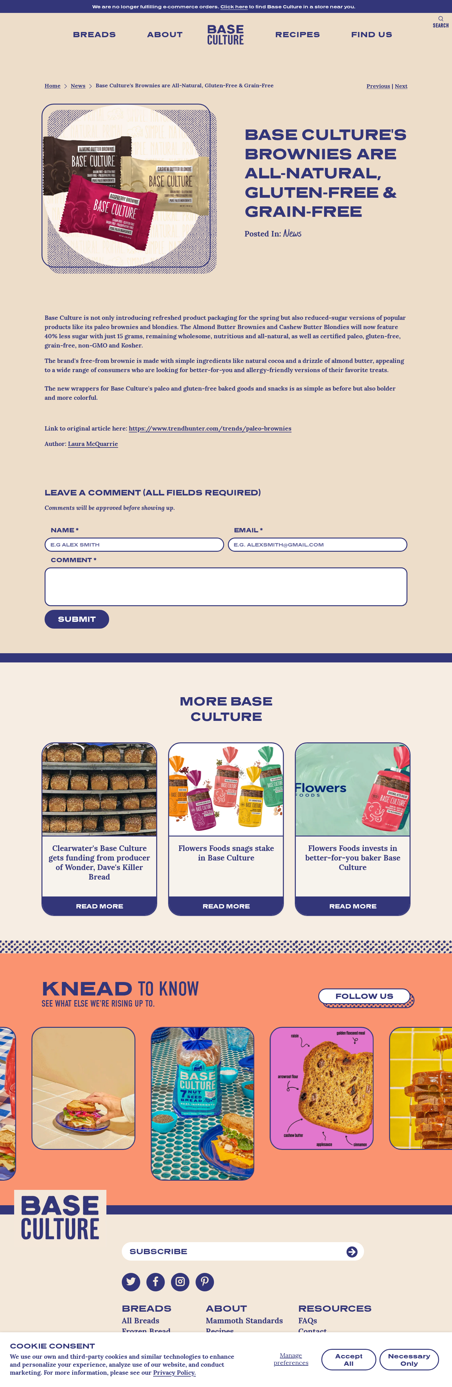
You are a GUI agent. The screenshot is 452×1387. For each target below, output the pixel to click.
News (78, 86)
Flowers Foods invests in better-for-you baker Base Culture (352, 858)
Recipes (297, 34)
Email (248, 530)
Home (53, 86)
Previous (378, 86)
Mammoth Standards (244, 1321)
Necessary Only (409, 1359)
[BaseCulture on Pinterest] (205, 1282)
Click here (234, 6)
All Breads (140, 1321)
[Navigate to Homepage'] (226, 35)
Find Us (372, 34)
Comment (74, 559)
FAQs (307, 1321)
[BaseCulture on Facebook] (155, 1282)
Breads (94, 34)
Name (65, 530)
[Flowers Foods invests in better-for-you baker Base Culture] (353, 789)
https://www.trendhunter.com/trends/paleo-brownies (210, 429)
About (165, 34)
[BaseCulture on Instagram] (180, 1282)
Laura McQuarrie (93, 444)
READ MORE (99, 906)
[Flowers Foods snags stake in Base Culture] (226, 789)
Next (401, 86)
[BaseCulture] (60, 1221)
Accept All (349, 1359)
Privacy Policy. (174, 1373)
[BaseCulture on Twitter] (131, 1282)
